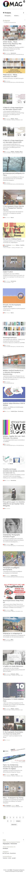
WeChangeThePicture (10, 337)
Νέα (5, 53)
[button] (7, 12)
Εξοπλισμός (13, 674)
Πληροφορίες (6, 843)
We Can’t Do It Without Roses (12, 239)
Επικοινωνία (14, 843)
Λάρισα (16, 118)
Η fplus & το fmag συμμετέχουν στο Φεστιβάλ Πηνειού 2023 (13, 141)
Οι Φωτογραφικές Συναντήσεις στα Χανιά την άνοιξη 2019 (13, 733)
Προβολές (22, 245)
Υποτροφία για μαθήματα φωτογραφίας (11, 568)
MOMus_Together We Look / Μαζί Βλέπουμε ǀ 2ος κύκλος (14, 437)
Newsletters (13, 853)
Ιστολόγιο (5, 848)
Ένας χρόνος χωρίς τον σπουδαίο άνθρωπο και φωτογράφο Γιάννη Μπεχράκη (14, 503)
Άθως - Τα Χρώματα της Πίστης (13, 798)
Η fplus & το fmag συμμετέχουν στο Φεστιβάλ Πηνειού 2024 (13, 108)
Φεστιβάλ (17, 151)
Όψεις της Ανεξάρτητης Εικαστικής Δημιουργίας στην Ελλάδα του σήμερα (12, 766)
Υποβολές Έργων (14, 411)
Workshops (8, 245)
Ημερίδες (13, 774)
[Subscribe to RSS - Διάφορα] (3, 853)
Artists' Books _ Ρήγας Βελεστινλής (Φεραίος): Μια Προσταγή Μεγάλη (12, 43)
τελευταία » (14, 824)
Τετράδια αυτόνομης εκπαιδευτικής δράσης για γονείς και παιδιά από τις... (13, 471)
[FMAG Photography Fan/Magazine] (14, 6)
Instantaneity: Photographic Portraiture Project (11, 536)
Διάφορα (8, 53)
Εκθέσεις (12, 118)
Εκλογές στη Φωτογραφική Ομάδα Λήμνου (12, 305)
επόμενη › (18, 821)
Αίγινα (12, 610)
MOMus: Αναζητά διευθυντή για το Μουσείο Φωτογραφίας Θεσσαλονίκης (13, 372)
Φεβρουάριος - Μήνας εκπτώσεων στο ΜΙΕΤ (10, 75)
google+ (14, 858)
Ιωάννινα (17, 708)
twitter (9, 858)
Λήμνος (12, 312)
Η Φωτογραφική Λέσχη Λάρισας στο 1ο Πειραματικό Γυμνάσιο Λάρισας (13, 208)
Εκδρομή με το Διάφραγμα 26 (12, 633)
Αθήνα (12, 544)
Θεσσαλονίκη (13, 53)
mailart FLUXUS (8, 272)
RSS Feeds (6, 853)
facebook (5, 858)
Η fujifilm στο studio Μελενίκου (13, 666)
